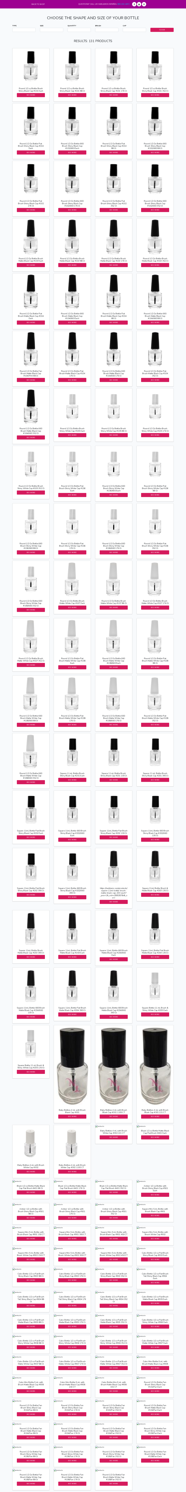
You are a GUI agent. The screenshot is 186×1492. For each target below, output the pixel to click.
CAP (124, 26)
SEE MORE (31, 95)
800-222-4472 (123, 4)
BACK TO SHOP (38, 4)
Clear (162, 30)
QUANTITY (72, 26)
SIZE (41, 26)
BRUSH (98, 26)
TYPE (14, 26)
